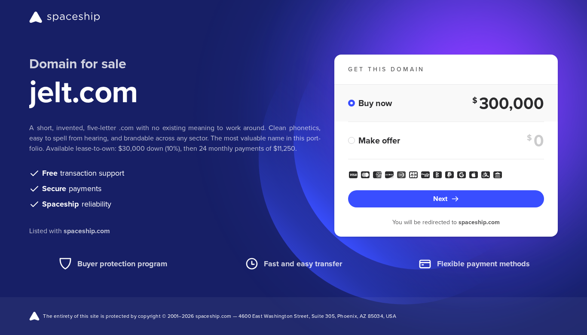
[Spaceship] (64, 17)
